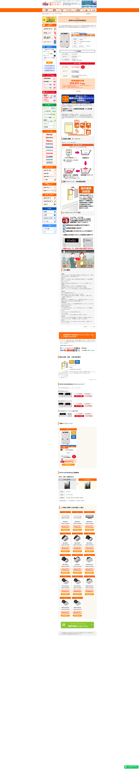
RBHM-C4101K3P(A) (77, 607)
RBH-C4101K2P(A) (65, 585)
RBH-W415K (65, 521)
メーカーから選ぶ (49, 65)
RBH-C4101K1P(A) (89, 564)
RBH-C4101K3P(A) (77, 585)
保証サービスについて (93, 379)
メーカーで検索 (49, 53)
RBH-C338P (77, 564)
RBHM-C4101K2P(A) (65, 607)
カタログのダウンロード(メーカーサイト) (78, 47)
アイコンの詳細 (92, 326)
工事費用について (86, 326)
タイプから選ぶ (49, 68)
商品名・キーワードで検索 (49, 57)
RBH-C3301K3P (65, 564)
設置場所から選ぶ (49, 70)
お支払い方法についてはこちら (66, 345)
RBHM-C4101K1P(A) (89, 585)
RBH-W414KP (77, 521)
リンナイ (52, 13)
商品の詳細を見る (68, 464)
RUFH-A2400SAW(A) (69, 449)
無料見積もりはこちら (78, 625)
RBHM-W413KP (89, 521)
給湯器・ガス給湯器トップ (46, 13)
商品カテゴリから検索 (49, 49)
